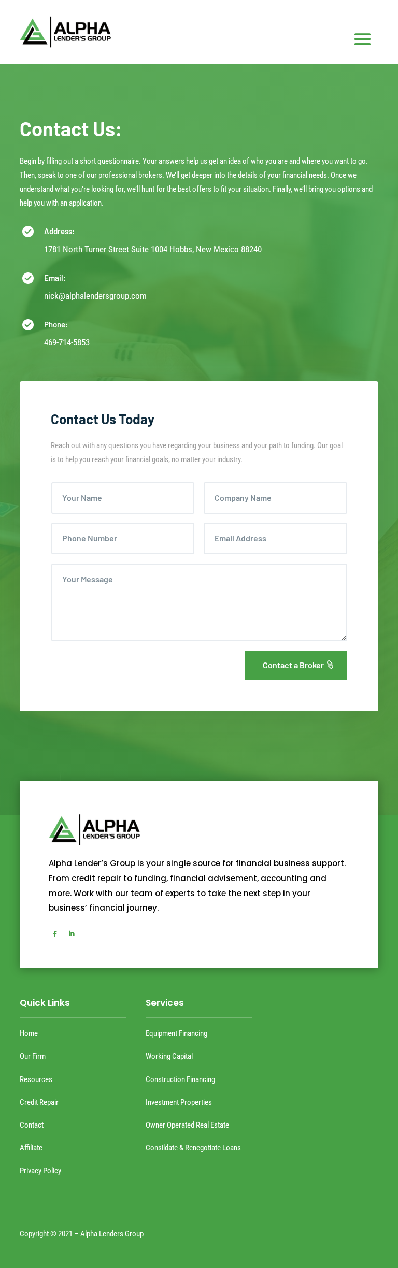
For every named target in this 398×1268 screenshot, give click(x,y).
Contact (32, 1125)
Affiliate (31, 1147)
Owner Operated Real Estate (187, 1125)
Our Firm (33, 1056)
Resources (36, 1079)
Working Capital (169, 1056)
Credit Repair (39, 1102)
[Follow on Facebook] (55, 934)
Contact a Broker (293, 665)
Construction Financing (180, 1079)
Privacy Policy (40, 1170)
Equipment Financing (176, 1033)
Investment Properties (179, 1102)
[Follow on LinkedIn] (71, 934)
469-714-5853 (67, 342)
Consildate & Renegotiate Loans (193, 1147)
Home (29, 1033)
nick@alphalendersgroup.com (95, 296)
